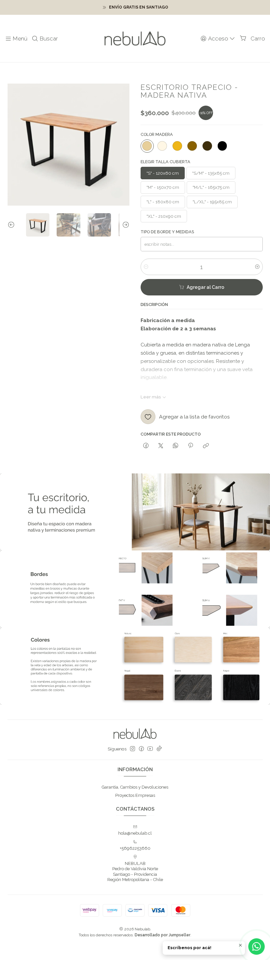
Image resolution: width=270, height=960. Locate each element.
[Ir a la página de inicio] (135, 38)
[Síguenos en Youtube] (150, 749)
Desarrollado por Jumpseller (162, 935)
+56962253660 (135, 848)
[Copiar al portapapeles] (206, 445)
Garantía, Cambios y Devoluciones (135, 787)
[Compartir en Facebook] (146, 445)
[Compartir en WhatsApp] (176, 445)
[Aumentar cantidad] (257, 267)
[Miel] (177, 146)
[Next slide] (124, 225)
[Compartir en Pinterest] (190, 445)
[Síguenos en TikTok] (159, 749)
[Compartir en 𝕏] (160, 445)
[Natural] (147, 146)
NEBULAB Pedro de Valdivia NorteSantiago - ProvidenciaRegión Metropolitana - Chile (135, 871)
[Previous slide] (12, 225)
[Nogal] (192, 146)
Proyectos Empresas (135, 795)
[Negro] (222, 146)
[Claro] (162, 146)
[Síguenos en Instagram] (132, 749)
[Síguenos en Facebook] (141, 749)
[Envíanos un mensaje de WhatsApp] (256, 946)
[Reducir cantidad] (146, 267)
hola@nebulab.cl (135, 833)
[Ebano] (207, 146)
